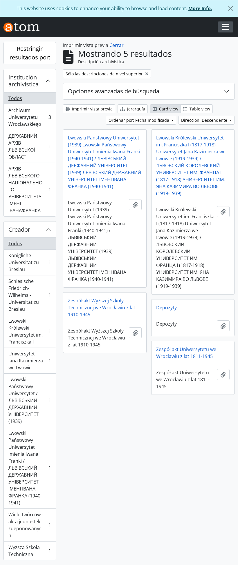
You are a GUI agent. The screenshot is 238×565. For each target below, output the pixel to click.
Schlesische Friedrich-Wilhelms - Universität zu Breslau (29, 295)
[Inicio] (23, 27)
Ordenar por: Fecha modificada (139, 120)
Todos (15, 98)
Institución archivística (23, 80)
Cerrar (116, 45)
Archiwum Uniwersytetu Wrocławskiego (29, 117)
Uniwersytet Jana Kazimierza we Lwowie (29, 360)
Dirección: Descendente (204, 120)
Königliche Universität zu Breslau (29, 262)
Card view (168, 109)
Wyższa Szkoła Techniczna (29, 550)
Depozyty (166, 307)
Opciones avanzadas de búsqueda (113, 91)
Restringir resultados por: (30, 53)
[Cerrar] (231, 8)
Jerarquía (135, 109)
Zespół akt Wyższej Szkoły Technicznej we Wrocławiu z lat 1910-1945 (101, 307)
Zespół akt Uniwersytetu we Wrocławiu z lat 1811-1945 (186, 352)
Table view (199, 109)
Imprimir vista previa (92, 109)
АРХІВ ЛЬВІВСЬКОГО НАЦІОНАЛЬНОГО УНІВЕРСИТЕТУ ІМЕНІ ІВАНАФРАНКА (29, 190)
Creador (19, 229)
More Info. (200, 8)
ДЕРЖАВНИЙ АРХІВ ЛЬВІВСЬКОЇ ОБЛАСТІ (29, 146)
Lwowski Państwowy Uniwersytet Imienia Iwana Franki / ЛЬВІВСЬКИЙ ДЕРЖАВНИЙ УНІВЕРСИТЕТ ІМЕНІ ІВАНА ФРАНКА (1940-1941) (29, 468)
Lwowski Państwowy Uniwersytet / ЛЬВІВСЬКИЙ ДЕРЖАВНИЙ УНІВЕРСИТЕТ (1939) (29, 400)
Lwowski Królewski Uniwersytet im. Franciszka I (29, 331)
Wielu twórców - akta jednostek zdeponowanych (29, 525)
